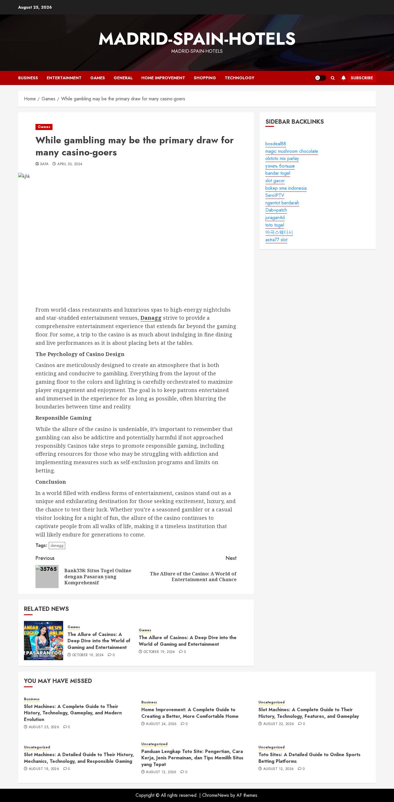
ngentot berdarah (282, 202)
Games (97, 78)
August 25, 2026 (44, 727)
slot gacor (275, 180)
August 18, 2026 (44, 769)
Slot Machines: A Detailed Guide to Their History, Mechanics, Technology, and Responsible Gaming (79, 757)
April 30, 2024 (69, 164)
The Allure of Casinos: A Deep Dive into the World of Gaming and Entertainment (98, 641)
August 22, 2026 (278, 724)
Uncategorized (271, 702)
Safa (44, 164)
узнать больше (280, 166)
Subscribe (362, 78)
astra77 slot (276, 239)
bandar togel (277, 173)
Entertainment (64, 78)
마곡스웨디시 (279, 232)
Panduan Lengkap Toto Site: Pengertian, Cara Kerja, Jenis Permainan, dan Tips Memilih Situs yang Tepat (192, 758)
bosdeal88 (275, 143)
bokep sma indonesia (286, 188)
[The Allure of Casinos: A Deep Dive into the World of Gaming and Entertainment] (43, 640)
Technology (239, 78)
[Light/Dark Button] (320, 78)
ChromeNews (215, 795)
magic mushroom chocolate (291, 151)
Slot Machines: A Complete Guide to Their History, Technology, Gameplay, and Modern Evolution (73, 713)
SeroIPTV (274, 195)
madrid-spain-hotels (197, 38)
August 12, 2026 (161, 772)
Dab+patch (276, 210)
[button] (332, 78)
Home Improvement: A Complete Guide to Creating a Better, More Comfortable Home (190, 712)
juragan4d (275, 217)
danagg (56, 545)
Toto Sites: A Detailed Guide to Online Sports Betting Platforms (309, 757)
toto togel (274, 224)
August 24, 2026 (161, 724)
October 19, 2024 (88, 655)
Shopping (205, 78)
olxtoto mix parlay (282, 158)
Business (28, 78)
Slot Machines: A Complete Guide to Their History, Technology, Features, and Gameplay (308, 712)
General (123, 78)
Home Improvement (163, 78)
